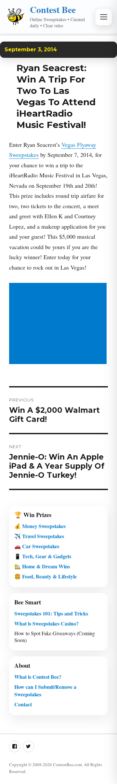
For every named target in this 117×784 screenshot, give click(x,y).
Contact (23, 704)
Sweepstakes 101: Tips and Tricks (51, 613)
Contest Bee (53, 9)
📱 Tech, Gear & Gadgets (42, 556)
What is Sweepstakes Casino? (46, 623)
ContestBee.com (67, 764)
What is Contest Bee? (37, 676)
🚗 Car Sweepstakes (36, 546)
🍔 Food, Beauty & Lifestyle (45, 576)
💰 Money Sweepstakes (40, 526)
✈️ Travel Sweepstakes (39, 536)
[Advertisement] (59, 324)
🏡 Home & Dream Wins (42, 566)
